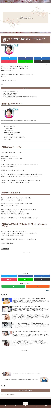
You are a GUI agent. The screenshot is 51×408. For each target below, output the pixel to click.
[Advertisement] (25, 261)
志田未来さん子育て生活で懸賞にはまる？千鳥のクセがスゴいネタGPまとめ (21, 96)
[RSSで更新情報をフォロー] (38, 286)
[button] (47, 220)
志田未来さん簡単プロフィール (11, 91)
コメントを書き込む (25, 390)
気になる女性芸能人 (5, 248)
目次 (24, 88)
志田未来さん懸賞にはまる (10, 94)
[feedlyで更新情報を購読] (13, 286)
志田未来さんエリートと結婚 (10, 93)
